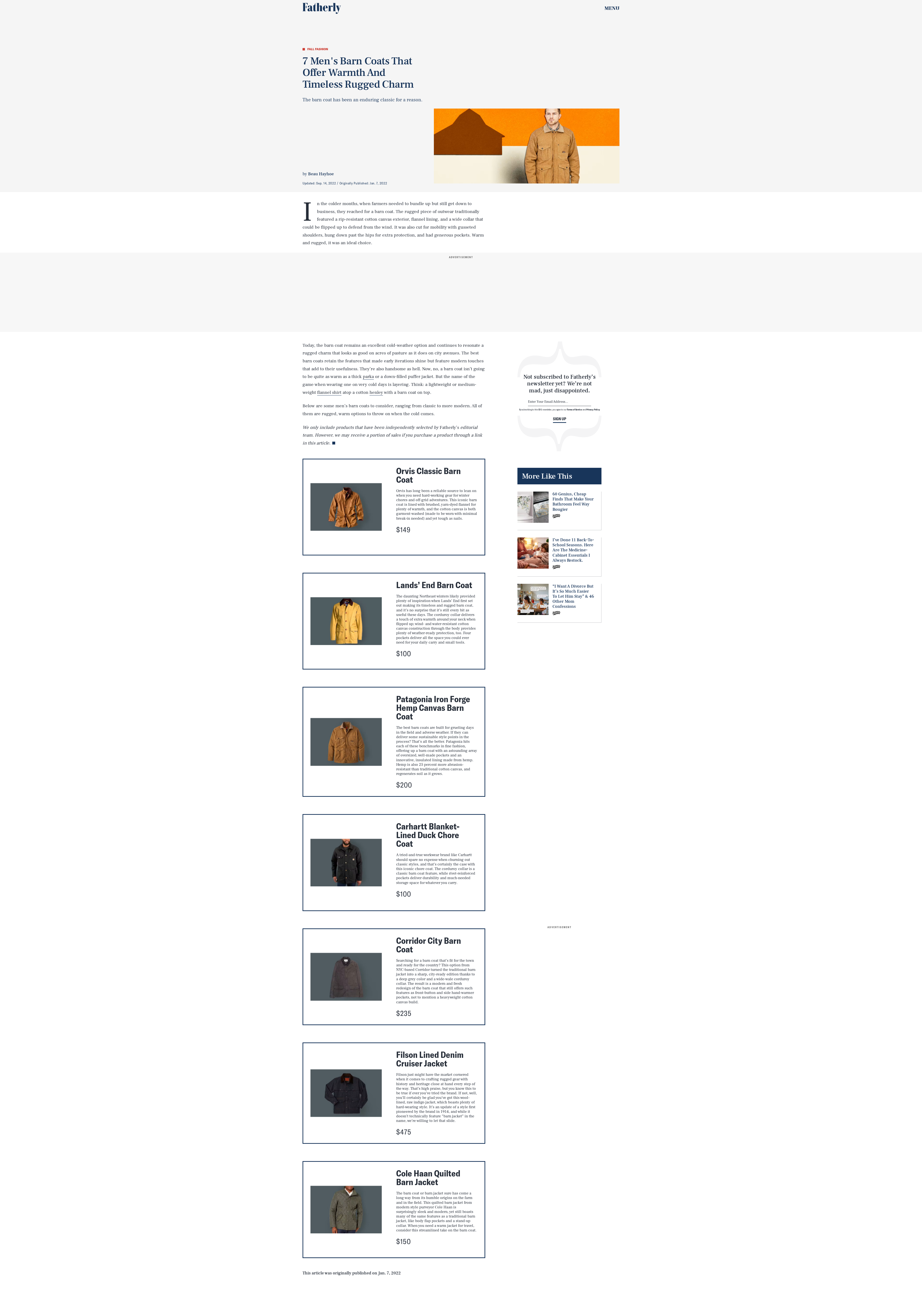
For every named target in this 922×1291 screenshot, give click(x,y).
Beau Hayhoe (321, 174)
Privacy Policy (593, 409)
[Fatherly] (322, 8)
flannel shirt (329, 392)
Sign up (559, 418)
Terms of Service (574, 409)
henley (376, 392)
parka (368, 376)
